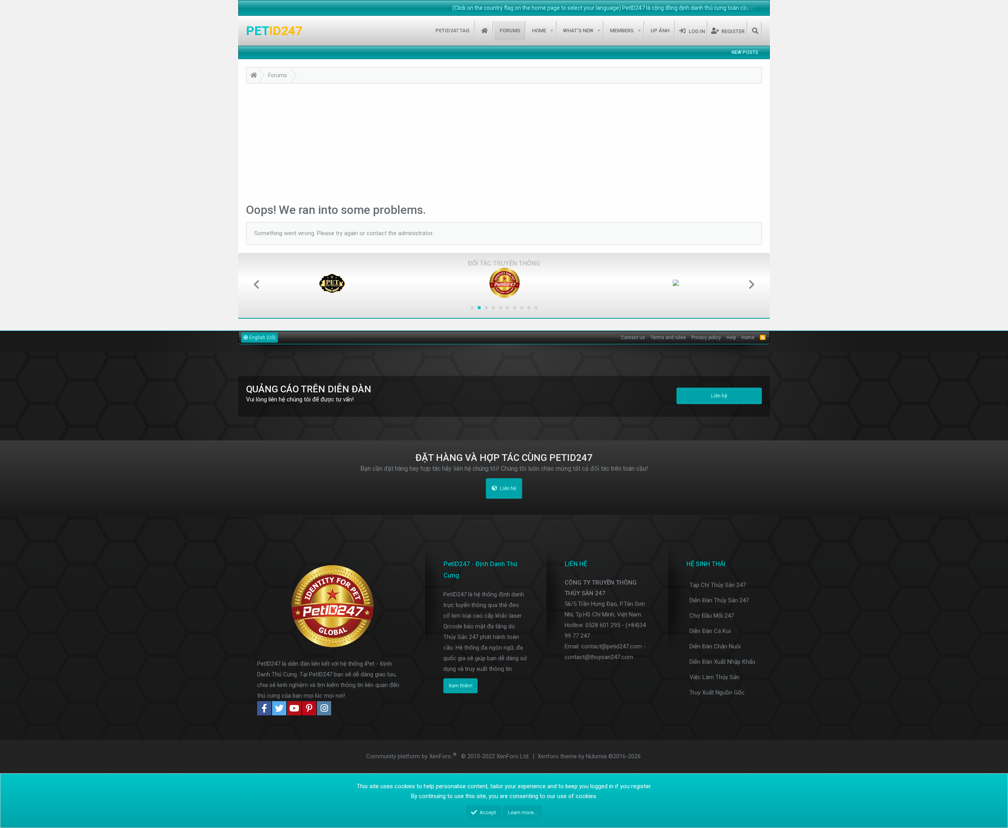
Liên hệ (719, 396)
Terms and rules (668, 337)
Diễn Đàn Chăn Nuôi (715, 646)
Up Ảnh (659, 30)
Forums (510, 30)
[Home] (253, 76)
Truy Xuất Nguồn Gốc (717, 692)
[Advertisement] (504, 142)
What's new (578, 30)
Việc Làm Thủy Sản (714, 677)
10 (535, 307)
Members (622, 30)
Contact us (633, 337)
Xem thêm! (460, 686)
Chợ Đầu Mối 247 (711, 615)
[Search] (755, 30)
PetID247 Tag (452, 30)
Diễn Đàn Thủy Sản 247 (719, 600)
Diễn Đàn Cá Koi (710, 631)
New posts (745, 52)
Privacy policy (706, 337)
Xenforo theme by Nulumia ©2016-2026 (589, 756)
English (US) (262, 337)
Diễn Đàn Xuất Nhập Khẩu (722, 661)
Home (484, 30)
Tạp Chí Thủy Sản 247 (717, 585)
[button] (552, 30)
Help (731, 337)
